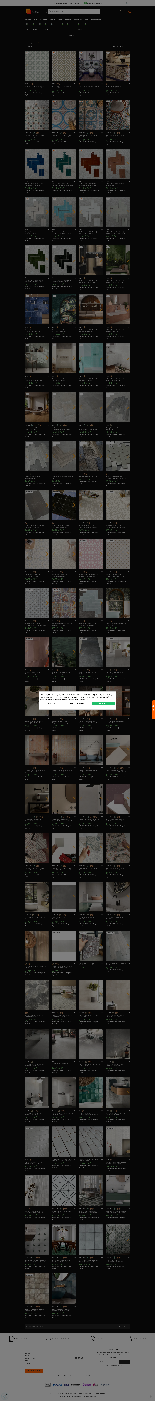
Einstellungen (51, 703)
